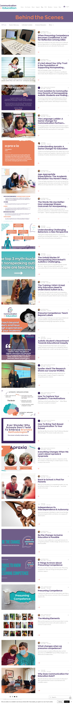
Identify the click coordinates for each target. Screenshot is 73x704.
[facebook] (12, 696)
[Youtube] (14, 696)
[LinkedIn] (16, 696)
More (50, 25)
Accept (66, 701)
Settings (60, 701)
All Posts (3, 25)
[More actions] (69, 32)
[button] (27, 7)
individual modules (27, 25)
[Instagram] (70, 697)
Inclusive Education (40, 25)
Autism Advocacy (14, 25)
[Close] (71, 702)
